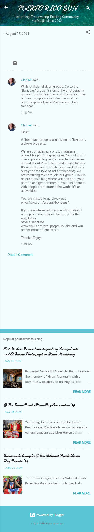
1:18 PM (26, 113)
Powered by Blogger (49, 515)
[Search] (88, 8)
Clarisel (26, 80)
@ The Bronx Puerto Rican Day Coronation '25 (39, 405)
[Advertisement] (47, 291)
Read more (82, 392)
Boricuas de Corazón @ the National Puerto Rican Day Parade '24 (41, 458)
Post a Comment (20, 255)
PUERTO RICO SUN (47, 8)
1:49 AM (27, 244)
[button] (88, 32)
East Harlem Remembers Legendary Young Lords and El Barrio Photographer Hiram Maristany (40, 351)
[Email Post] (14, 64)
